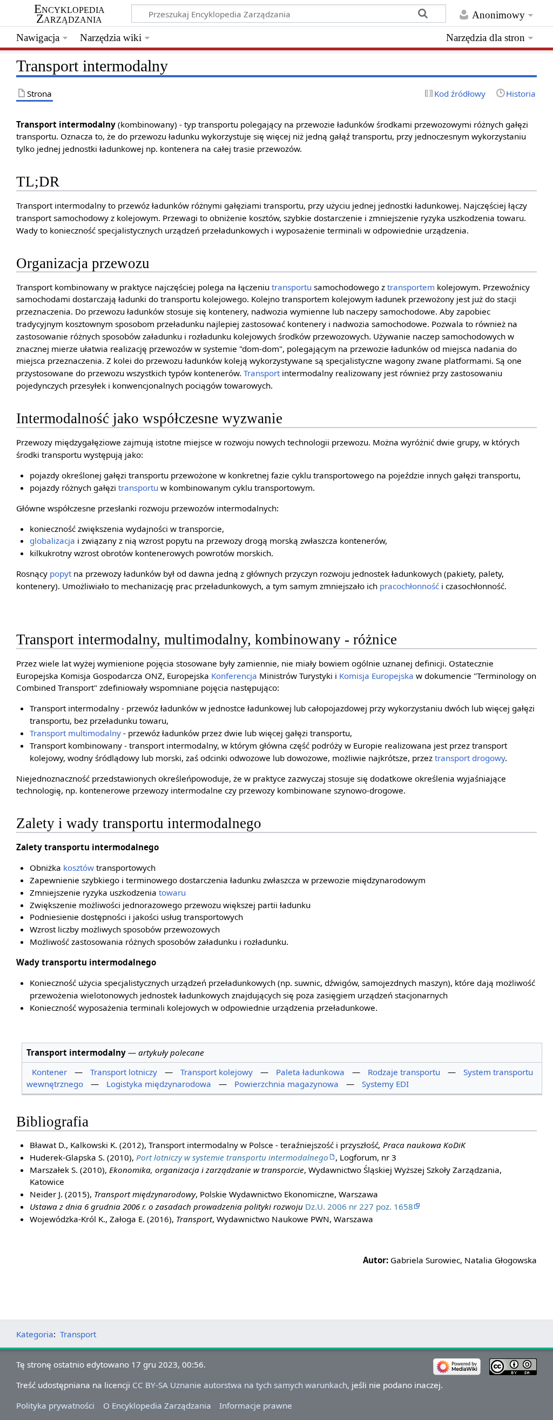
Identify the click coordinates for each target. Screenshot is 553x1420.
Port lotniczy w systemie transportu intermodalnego (232, 1157)
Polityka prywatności (55, 1405)
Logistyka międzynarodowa (158, 1083)
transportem (411, 287)
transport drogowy (470, 757)
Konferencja (234, 675)
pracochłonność (409, 586)
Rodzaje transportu (404, 1071)
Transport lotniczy (123, 1071)
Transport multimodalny (75, 733)
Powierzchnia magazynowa (286, 1083)
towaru (172, 892)
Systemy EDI (385, 1083)
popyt (60, 573)
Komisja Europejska (376, 675)
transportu (292, 287)
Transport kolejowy (216, 1071)
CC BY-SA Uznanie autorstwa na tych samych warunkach (239, 1384)
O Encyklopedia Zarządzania (157, 1405)
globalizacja (52, 540)
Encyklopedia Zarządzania (69, 14)
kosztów (78, 867)
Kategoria (34, 1334)
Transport (262, 373)
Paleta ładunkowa (310, 1071)
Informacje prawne (255, 1405)
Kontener (49, 1071)
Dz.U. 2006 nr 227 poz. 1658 (359, 1206)
